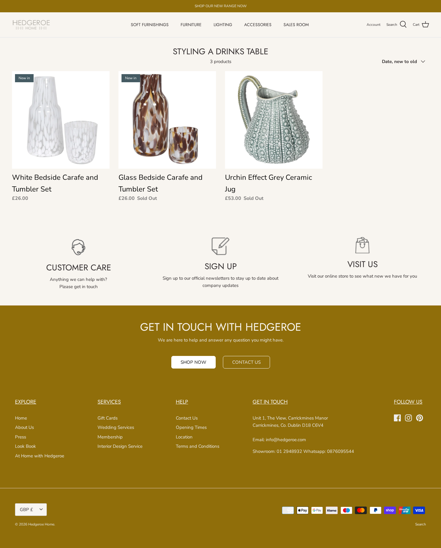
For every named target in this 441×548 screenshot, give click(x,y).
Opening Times (191, 427)
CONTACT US (246, 362)
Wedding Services (116, 427)
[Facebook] (397, 417)
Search (420, 524)
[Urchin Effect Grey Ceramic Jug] (273, 120)
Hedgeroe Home (41, 524)
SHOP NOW (193, 362)
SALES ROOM (296, 25)
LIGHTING (223, 25)
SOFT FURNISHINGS (150, 25)
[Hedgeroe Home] (31, 24)
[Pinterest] (419, 417)
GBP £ (26, 510)
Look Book (25, 446)
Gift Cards (108, 418)
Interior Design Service (120, 446)
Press (20, 437)
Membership (110, 437)
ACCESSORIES (258, 25)
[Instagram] (408, 417)
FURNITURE (191, 25)
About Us (24, 427)
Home (21, 418)
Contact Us (187, 418)
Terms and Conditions (197, 446)
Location (184, 437)
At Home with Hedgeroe (39, 456)
